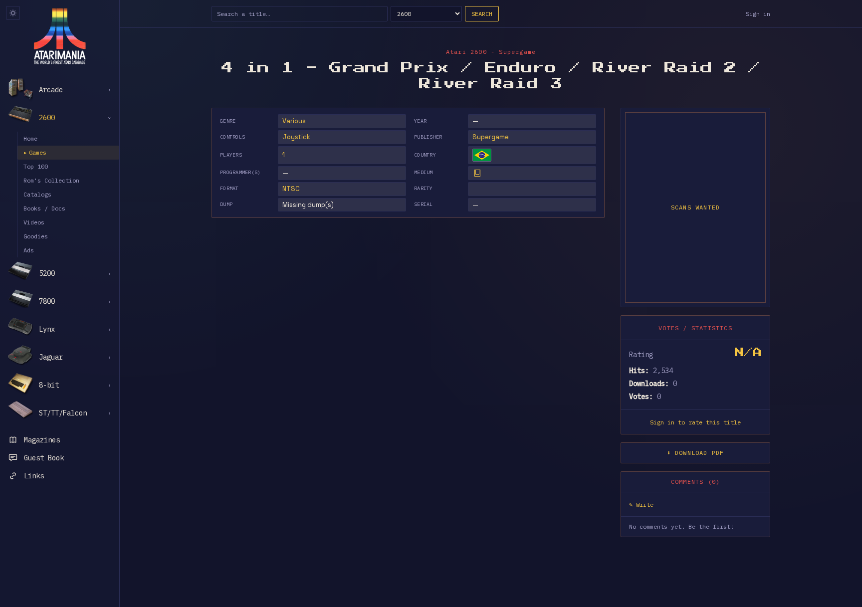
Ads (28, 250)
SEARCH (481, 13)
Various (294, 121)
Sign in (758, 13)
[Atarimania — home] (59, 36)
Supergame (490, 137)
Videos (33, 222)
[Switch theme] (13, 13)
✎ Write (641, 504)
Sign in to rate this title (695, 422)
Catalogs (37, 194)
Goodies (35, 236)
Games (34, 152)
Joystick (296, 137)
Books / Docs (44, 208)
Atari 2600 (466, 51)
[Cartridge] (477, 173)
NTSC (291, 189)
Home (30, 138)
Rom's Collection (51, 180)
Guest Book (44, 457)
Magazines (42, 439)
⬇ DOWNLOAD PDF (695, 452)
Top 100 (35, 166)
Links (34, 475)
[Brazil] (481, 155)
